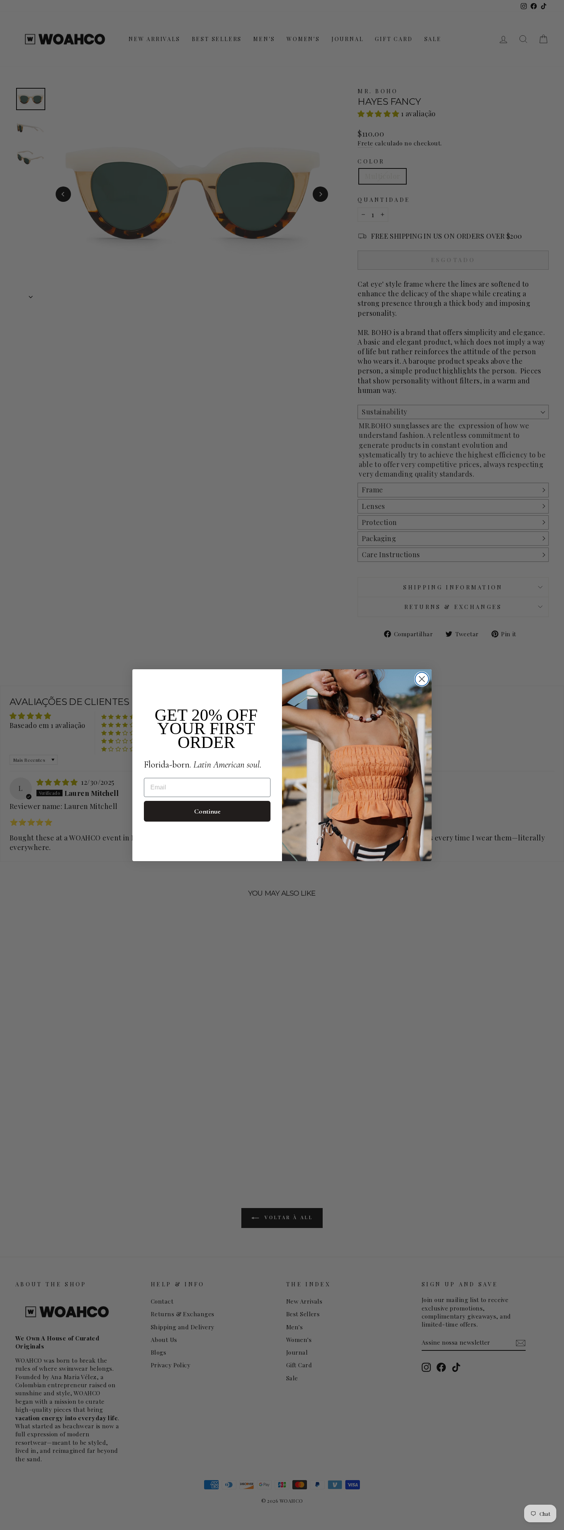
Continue (207, 811)
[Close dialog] (422, 679)
